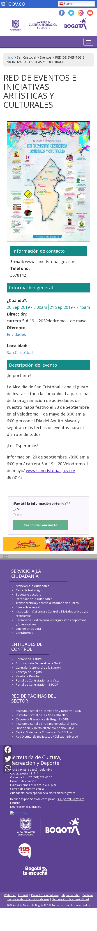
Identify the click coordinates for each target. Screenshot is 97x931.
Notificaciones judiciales (25, 807)
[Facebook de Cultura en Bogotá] (62, 12)
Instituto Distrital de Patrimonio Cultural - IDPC (47, 724)
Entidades (16, 334)
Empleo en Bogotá (28, 629)
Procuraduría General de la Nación (39, 663)
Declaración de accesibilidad (70, 899)
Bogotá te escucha (28, 594)
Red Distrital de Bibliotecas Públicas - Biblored (47, 736)
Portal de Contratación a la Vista (38, 680)
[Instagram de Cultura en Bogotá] (81, 12)
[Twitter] (7, 758)
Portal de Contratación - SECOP (37, 684)
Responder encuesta (40, 525)
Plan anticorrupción (29, 607)
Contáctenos (24, 633)
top (5, 556)
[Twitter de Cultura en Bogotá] (71, 12)
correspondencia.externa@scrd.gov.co (51, 793)
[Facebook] (7, 749)
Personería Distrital (29, 659)
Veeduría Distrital (27, 676)
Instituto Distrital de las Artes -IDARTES (42, 715)
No (19, 515)
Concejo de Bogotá (29, 672)
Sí (18, 509)
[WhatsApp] (7, 768)
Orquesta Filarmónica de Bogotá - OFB (42, 719)
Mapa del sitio (71, 895)
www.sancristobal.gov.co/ (50, 470)
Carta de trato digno (29, 590)
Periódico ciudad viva (45, 895)
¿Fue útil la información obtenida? (42, 503)
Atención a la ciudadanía (32, 586)
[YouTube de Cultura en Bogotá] (90, 12)
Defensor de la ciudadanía (34, 599)
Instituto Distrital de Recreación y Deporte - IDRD (48, 711)
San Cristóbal (20, 352)
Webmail (10, 895)
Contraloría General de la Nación (38, 667)
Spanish (69, 3)
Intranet (23, 895)
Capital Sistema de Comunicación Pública (44, 732)
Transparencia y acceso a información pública (47, 603)
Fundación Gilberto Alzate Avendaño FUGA (45, 728)
